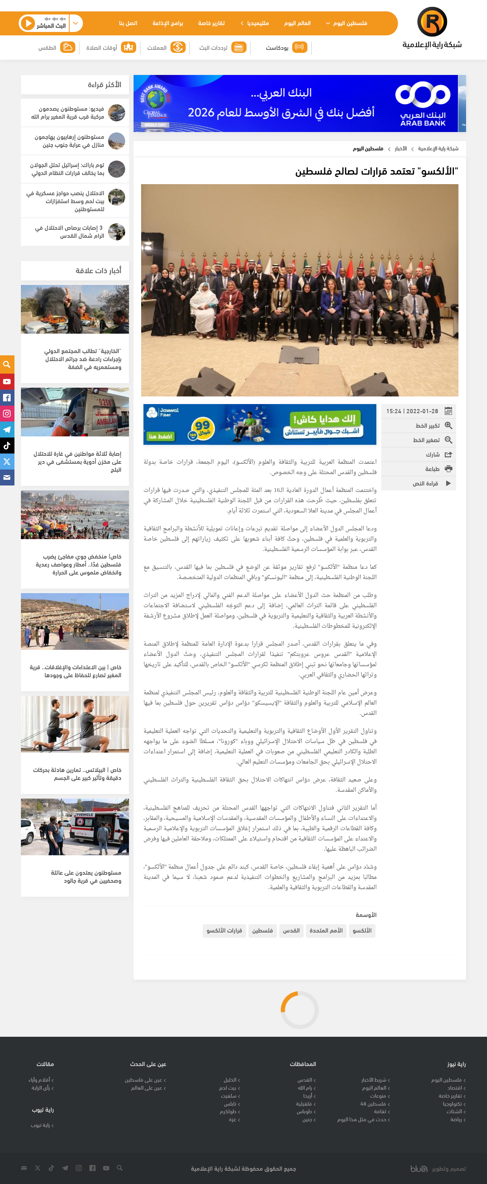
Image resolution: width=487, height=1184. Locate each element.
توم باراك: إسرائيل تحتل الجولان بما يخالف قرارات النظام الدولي (67, 168)
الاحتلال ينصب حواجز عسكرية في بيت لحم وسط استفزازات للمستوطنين (65, 200)
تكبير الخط (428, 424)
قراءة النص (426, 482)
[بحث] (7, 364)
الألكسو (362, 929)
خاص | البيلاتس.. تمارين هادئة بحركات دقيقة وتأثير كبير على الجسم (77, 773)
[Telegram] (7, 430)
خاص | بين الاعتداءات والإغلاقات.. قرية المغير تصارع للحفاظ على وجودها (75, 670)
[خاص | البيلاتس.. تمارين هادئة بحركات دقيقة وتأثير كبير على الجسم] (75, 728)
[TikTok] (7, 446)
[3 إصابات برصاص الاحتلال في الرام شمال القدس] (116, 231)
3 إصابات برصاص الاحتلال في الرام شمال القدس (69, 231)
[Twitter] (7, 461)
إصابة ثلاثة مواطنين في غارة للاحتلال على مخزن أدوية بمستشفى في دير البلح (77, 461)
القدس (291, 929)
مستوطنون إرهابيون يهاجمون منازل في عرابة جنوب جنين (69, 140)
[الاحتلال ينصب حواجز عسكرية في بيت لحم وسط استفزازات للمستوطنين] (116, 197)
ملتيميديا (257, 22)
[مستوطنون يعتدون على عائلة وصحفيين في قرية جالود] (75, 831)
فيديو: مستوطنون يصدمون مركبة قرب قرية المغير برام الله (67, 111)
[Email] (7, 477)
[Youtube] (7, 382)
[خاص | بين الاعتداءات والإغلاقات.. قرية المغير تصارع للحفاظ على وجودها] (75, 625)
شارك (433, 453)
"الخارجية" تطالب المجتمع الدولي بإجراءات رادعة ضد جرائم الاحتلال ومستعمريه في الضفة (82, 358)
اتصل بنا (128, 22)
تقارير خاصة (211, 22)
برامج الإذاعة (168, 22)
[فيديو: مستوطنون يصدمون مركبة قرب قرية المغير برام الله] (116, 112)
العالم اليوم (297, 22)
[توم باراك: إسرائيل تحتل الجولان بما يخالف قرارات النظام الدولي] (116, 169)
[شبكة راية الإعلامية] (432, 28)
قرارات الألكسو (224, 929)
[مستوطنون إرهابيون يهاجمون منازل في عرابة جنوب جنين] (116, 141)
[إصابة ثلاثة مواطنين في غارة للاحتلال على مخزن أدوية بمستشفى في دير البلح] (75, 420)
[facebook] (7, 398)
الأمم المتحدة (326, 929)
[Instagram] (7, 414)
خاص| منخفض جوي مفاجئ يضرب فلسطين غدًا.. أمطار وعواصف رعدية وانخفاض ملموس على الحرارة (78, 563)
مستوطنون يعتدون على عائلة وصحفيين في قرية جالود (86, 875)
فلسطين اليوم (350, 22)
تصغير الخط (426, 439)
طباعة (432, 468)
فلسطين (262, 929)
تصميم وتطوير (449, 1168)
